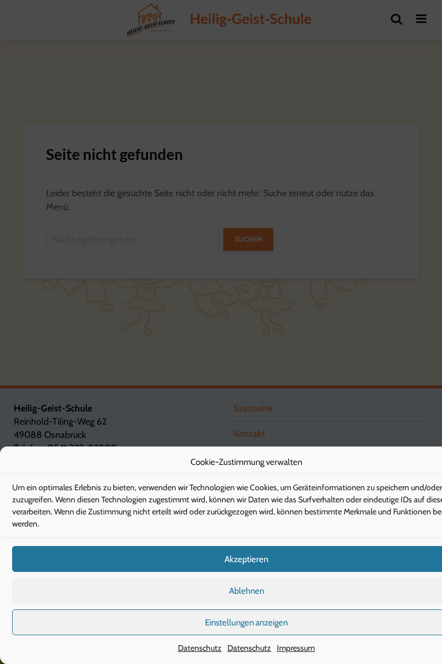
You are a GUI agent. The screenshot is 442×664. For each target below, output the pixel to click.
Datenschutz (200, 648)
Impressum (296, 648)
